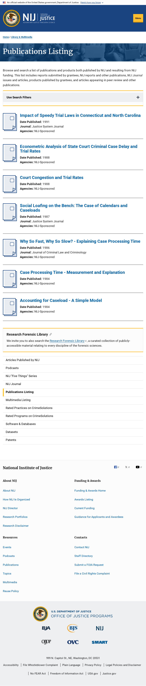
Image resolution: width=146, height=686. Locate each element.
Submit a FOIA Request (88, 564)
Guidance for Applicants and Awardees (98, 517)
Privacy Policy (93, 665)
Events (7, 547)
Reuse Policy (11, 591)
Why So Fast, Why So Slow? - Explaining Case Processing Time (80, 241)
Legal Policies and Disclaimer (123, 665)
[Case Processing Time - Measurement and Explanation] (10, 287)
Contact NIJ (81, 547)
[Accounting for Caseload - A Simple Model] (10, 315)
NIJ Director (10, 508)
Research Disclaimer (15, 525)
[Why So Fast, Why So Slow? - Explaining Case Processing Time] (10, 255)
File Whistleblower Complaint (40, 665)
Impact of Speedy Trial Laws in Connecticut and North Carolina (80, 115)
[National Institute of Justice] (99, 631)
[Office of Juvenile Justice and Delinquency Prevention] (46, 645)
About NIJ (9, 490)
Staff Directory (83, 556)
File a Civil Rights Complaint (92, 573)
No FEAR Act (38, 673)
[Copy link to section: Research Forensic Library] (50, 334)
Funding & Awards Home (90, 490)
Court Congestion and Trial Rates (51, 177)
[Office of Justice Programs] (11, 18)
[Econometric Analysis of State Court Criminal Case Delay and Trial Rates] (10, 161)
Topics (7, 573)
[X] (129, 469)
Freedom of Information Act (66, 673)
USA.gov (93, 673)
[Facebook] (118, 469)
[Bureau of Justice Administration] (46, 631)
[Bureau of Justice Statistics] (73, 633)
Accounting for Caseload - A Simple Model (61, 300)
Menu (138, 18)
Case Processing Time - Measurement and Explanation (72, 272)
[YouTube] (139, 469)
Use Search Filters (19, 97)
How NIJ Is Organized (16, 499)
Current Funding (84, 508)
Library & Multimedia (21, 37)
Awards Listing (83, 499)
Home (6, 37)
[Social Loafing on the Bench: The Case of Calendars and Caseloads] (10, 220)
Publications (11, 564)
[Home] (39, 18)
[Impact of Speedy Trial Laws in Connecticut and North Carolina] (10, 130)
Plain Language (71, 665)
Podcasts (9, 556)
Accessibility (11, 665)
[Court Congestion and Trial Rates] (10, 192)
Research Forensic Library (67, 341)
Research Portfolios (15, 517)
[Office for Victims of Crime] (73, 644)
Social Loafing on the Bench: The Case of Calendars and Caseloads (73, 208)
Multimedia (10, 582)
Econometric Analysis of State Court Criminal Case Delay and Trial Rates (78, 149)
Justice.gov (109, 673)
